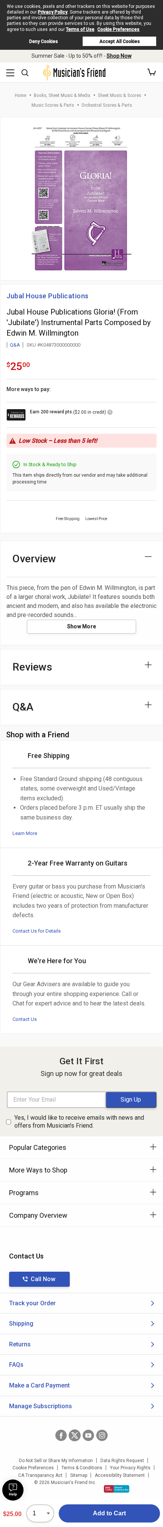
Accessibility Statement (120, 1475)
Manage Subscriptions (40, 1406)
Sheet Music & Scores (119, 95)
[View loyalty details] (110, 413)
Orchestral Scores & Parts (107, 105)
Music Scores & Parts (52, 105)
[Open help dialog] (13, 1490)
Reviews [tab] (32, 667)
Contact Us (25, 1019)
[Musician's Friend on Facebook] (61, 1435)
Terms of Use (80, 29)
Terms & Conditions (81, 1467)
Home (20, 95)
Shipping (21, 1323)
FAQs (16, 1364)
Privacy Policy (52, 12)
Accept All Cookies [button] (119, 41)
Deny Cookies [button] (43, 41)
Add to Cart (109, 1513)
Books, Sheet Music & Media (62, 95)
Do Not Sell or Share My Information (56, 1460)
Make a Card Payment (39, 1385)
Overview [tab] (34, 558)
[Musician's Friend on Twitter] (75, 1435)
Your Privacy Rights (130, 1467)
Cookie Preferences (118, 29)
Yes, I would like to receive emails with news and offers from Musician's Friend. (79, 1121)
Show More (81, 626)
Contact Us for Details (37, 931)
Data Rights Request (122, 1460)
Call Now (43, 1279)
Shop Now (119, 56)
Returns (20, 1344)
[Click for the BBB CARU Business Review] (116, 1489)
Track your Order (32, 1303)
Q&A (15, 345)
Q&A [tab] (23, 707)
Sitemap (78, 1475)
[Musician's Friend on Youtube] (88, 1435)
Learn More (25, 833)
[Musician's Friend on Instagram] (102, 1435)
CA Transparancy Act (40, 1475)
